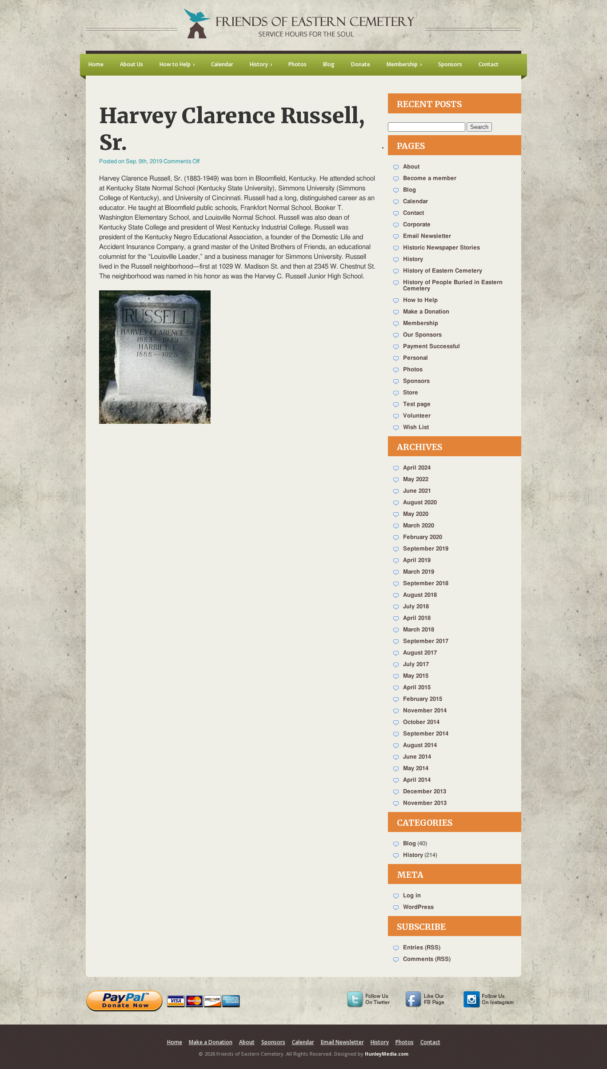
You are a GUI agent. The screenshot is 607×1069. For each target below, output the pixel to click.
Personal (415, 358)
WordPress (418, 907)
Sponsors (416, 381)
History (413, 259)
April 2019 (417, 560)
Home (174, 1042)
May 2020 (415, 514)
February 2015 (422, 699)
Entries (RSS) (421, 948)
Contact (413, 213)
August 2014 (420, 745)
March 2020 (418, 526)
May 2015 (415, 676)
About (411, 167)
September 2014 (425, 734)
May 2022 (415, 479)
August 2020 (420, 503)
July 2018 (416, 607)
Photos (413, 370)
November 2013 (425, 803)
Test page (417, 404)
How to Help (420, 300)
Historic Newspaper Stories (441, 248)
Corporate (417, 225)
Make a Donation (426, 312)
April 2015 (417, 688)
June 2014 (417, 757)
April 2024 (417, 468)
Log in (412, 896)
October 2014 (421, 722)
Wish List (416, 427)
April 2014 (417, 780)
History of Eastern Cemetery (442, 271)
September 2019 (425, 549)
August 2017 (420, 653)
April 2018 (417, 618)
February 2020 (422, 537)
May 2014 (415, 769)
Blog (409, 190)
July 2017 (416, 664)
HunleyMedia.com (386, 1054)
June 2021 (417, 491)
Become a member (429, 178)
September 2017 (425, 641)
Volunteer (417, 416)
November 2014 (425, 711)
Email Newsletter (427, 236)
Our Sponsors (422, 335)
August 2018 (420, 595)
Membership (420, 323)
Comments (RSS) (427, 959)
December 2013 (424, 792)
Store (410, 393)
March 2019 (418, 572)
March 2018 (418, 630)
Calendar (415, 202)
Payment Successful (431, 347)
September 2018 (425, 584)
